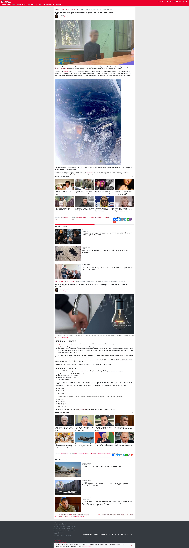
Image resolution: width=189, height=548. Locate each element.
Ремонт (108, 453)
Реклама (59, 5)
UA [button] (159, 1)
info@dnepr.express (60, 542)
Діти (88, 217)
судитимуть (77, 174)
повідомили (60, 344)
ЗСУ (73, 219)
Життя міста (70, 281)
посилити (89, 172)
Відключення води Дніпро (81, 453)
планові (80, 371)
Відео (14, 5)
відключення (82, 409)
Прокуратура (105, 217)
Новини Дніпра (59, 9)
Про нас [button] (95, 534)
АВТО (32, 5)
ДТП (28, 5)
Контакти (103, 534)
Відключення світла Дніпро (98, 453)
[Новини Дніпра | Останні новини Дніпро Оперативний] (6, 1)
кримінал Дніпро (81, 217)
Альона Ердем (64, 17)
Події (9, 5)
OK (131, 545)
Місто (4, 5)
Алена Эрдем (63, 291)
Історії (19, 5)
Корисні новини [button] (48, 5)
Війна (24, 5)
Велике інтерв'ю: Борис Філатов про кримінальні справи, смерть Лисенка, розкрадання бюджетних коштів (72, 515)
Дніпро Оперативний (61, 68)
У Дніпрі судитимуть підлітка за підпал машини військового (115, 515)
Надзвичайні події (71, 9)
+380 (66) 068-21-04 (59, 540)
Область (38, 5)
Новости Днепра (60, 281)
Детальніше (86, 546)
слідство (66, 71)
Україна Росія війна (95, 217)
